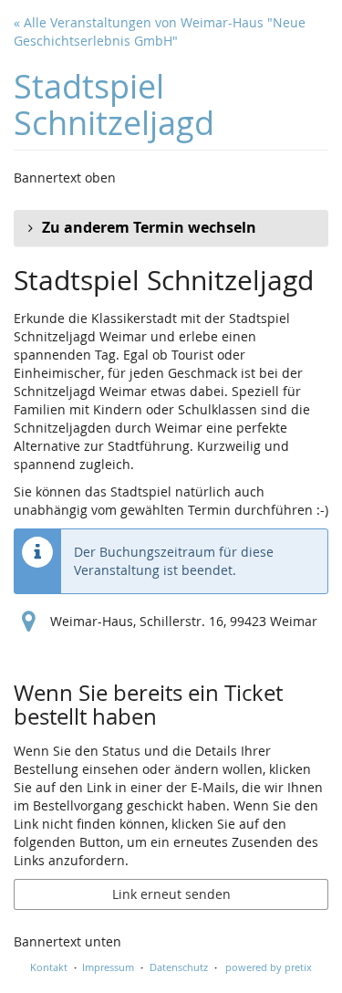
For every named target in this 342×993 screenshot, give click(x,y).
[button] (171, 228)
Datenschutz (179, 967)
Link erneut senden (171, 894)
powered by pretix (268, 967)
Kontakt (48, 967)
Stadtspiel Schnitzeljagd (114, 104)
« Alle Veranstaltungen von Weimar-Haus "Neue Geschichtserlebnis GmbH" (160, 31)
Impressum (108, 967)
